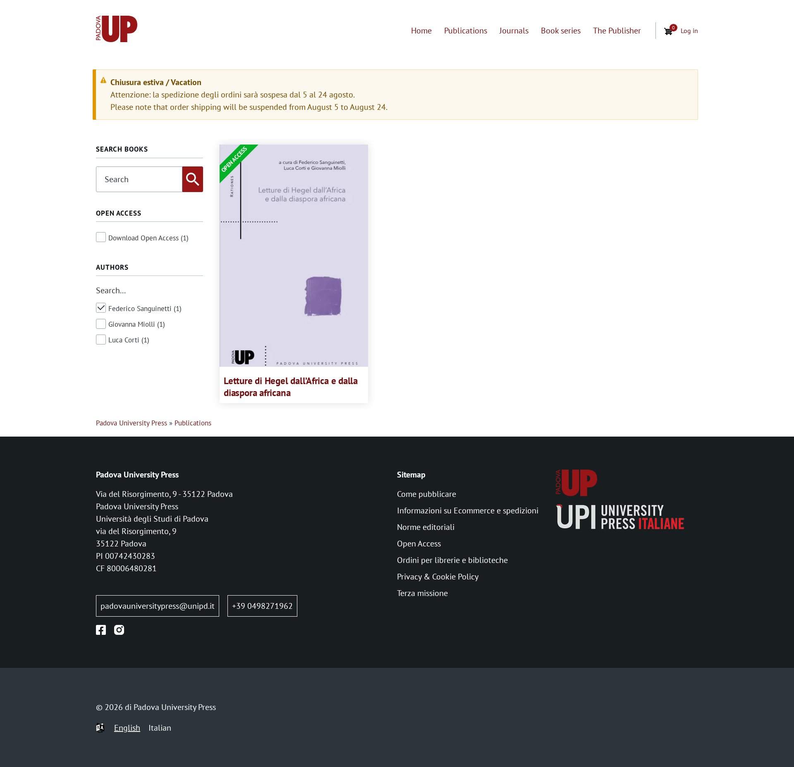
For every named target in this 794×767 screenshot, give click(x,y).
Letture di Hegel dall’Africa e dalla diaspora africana (291, 387)
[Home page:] (116, 30)
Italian (159, 727)
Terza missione (422, 593)
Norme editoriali (425, 527)
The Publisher (617, 30)
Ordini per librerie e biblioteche (452, 560)
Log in (689, 30)
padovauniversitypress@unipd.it (157, 606)
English (127, 727)
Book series (561, 30)
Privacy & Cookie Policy (437, 576)
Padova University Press (131, 422)
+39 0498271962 (262, 606)
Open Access (419, 543)
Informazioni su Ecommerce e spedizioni (467, 510)
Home (421, 30)
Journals (514, 30)
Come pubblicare (426, 494)
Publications (465, 30)
